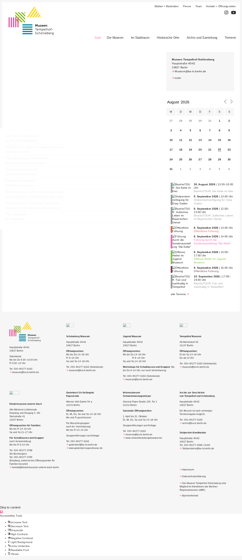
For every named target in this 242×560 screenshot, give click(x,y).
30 (229, 159)
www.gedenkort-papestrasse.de (85, 448)
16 (229, 140)
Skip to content (10, 507)
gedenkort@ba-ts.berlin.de (83, 444)
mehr (178, 77)
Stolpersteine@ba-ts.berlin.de (198, 448)
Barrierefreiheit (190, 495)
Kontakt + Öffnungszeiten (221, 6)
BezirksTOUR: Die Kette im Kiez (213, 191)
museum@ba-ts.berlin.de (25, 372)
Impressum (188, 469)
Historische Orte (168, 37)
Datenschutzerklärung (194, 476)
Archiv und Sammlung (202, 37)
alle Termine (178, 294)
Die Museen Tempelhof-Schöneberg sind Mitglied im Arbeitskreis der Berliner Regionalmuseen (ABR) (203, 486)
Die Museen (115, 37)
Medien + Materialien (166, 6)
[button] (116, 37)
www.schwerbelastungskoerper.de (144, 438)
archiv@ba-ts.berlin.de (194, 423)
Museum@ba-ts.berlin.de (190, 71)
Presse (187, 6)
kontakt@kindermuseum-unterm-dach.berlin (35, 467)
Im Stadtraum (140, 37)
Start (98, 37)
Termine (230, 37)
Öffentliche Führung (206, 231)
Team (198, 6)
